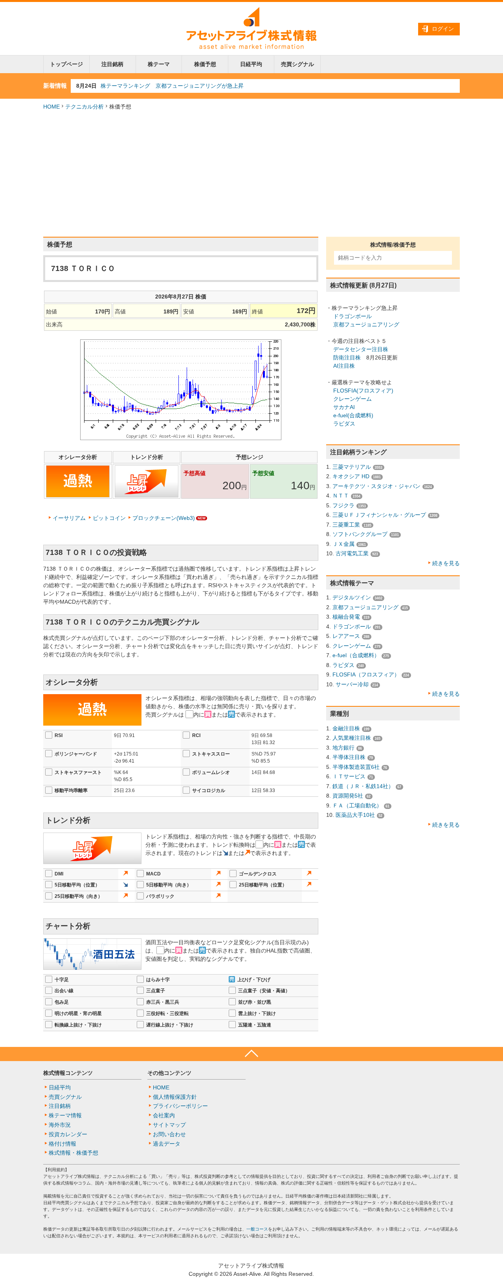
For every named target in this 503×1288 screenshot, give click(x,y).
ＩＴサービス (348, 776)
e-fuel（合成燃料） (356, 655)
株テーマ (159, 64)
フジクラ (343, 505)
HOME (51, 106)
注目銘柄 (112, 64)
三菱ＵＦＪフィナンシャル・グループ (379, 515)
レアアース (346, 636)
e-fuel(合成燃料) (353, 415)
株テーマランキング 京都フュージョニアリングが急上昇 (172, 86)
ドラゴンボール (352, 316)
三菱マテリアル (351, 467)
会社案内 (164, 1115)
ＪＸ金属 (343, 544)
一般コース (257, 1229)
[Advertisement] (251, 174)
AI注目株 (344, 366)
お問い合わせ (169, 1134)
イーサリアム (69, 518)
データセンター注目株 (360, 349)
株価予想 (205, 64)
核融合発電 (346, 617)
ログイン (443, 29)
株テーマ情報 (65, 1115)
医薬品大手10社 (355, 815)
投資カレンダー (68, 1134)
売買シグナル (297, 64)
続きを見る (446, 563)
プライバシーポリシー (180, 1106)
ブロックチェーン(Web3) (163, 518)
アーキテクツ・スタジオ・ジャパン (376, 486)
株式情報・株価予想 (73, 1153)
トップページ (66, 64)
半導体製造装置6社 (356, 767)
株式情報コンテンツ (68, 1073)
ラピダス (344, 423)
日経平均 (251, 64)
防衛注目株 (347, 357)
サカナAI (344, 407)
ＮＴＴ (340, 495)
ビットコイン (109, 518)
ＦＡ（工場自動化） (357, 805)
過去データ (166, 1144)
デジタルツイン (351, 597)
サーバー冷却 (352, 684)
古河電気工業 (352, 553)
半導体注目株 (348, 757)
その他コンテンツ (169, 1073)
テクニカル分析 (84, 106)
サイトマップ (169, 1125)
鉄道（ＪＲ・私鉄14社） (363, 786)
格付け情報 (62, 1144)
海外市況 (60, 1125)
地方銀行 (343, 747)
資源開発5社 (347, 795)
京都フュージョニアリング (366, 324)
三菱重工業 (346, 524)
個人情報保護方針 (175, 1097)
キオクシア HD (350, 476)
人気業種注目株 (351, 738)
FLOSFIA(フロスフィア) (363, 390)
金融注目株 (346, 728)
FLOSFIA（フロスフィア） (366, 674)
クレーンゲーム (352, 399)
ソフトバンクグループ (359, 534)
